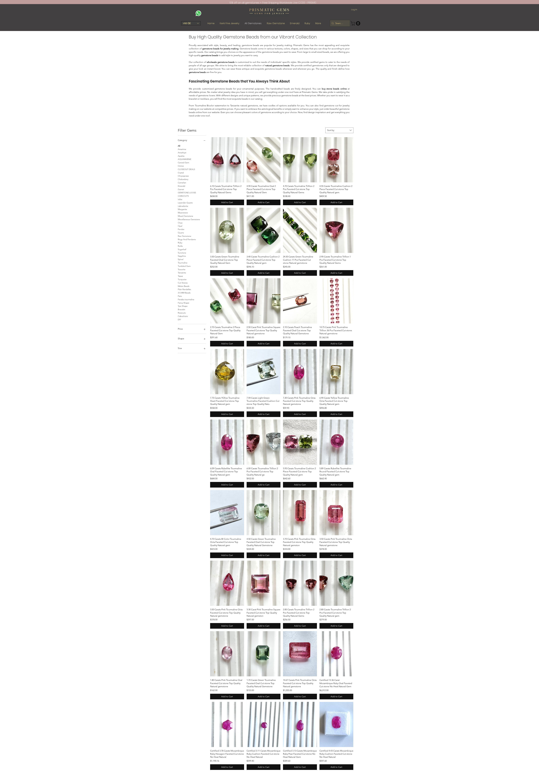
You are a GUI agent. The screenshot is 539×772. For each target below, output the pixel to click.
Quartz (181, 232)
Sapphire (182, 256)
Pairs (180, 296)
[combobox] (339, 130)
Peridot (181, 229)
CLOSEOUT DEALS (186, 169)
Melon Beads (183, 286)
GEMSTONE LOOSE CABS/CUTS (187, 194)
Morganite (182, 209)
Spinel (180, 259)
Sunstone (182, 252)
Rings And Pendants (187, 239)
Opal (180, 226)
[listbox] (191, 23)
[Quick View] (227, 159)
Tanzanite (182, 272)
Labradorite (183, 206)
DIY (179, 319)
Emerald (181, 186)
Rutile (180, 246)
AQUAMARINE (184, 159)
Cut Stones (183, 283)
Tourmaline (182, 262)
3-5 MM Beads (184, 292)
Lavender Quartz (185, 202)
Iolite (180, 199)
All (179, 146)
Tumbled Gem (184, 266)
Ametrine (182, 149)
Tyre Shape (183, 306)
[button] (191, 23)
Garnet (181, 189)
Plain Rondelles (184, 289)
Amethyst (182, 152)
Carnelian (182, 182)
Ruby (180, 242)
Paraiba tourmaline (186, 299)
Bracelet (181, 309)
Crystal (181, 172)
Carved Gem (183, 162)
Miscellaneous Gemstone (189, 219)
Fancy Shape (183, 303)
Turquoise (182, 279)
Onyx (180, 222)
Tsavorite (181, 269)
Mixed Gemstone (185, 216)
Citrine (181, 166)
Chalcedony (183, 179)
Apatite (181, 156)
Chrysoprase (183, 176)
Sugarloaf (182, 249)
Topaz (180, 276)
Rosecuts (182, 313)
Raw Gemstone (184, 236)
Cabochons (183, 316)
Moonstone (183, 212)
